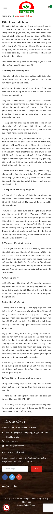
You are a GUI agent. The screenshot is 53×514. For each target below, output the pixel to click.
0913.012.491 (12, 441)
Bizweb (33, 505)
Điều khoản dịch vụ (15, 22)
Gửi (36, 469)
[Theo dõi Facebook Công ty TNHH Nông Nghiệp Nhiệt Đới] (5, 477)
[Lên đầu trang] (46, 507)
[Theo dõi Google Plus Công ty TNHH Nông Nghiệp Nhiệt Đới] (19, 477)
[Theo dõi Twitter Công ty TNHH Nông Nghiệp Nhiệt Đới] (12, 477)
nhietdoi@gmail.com (15, 446)
